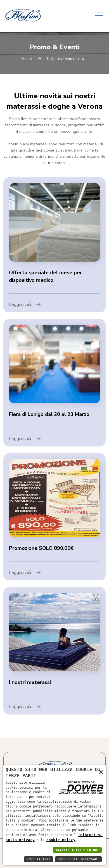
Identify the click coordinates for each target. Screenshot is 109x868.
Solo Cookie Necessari (78, 859)
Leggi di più (20, 304)
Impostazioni (38, 859)
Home (27, 58)
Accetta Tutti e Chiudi (77, 850)
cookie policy (60, 840)
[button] (98, 13)
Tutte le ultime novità (65, 58)
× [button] (100, 771)
